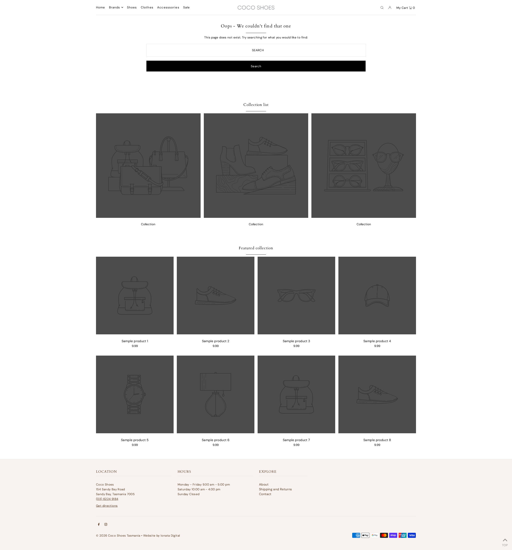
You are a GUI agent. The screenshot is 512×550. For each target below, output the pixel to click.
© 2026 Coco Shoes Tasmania (118, 536)
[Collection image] (148, 217)
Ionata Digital (170, 536)
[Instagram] (105, 524)
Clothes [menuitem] (147, 7)
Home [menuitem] (100, 7)
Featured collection (256, 248)
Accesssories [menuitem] (168, 7)
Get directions (107, 506)
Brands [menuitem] (114, 7)
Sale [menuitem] (186, 7)
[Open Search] (382, 7)
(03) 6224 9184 (107, 499)
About (263, 484)
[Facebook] (99, 524)
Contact (265, 494)
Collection (148, 224)
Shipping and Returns (275, 489)
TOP (505, 544)
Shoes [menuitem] (132, 7)
